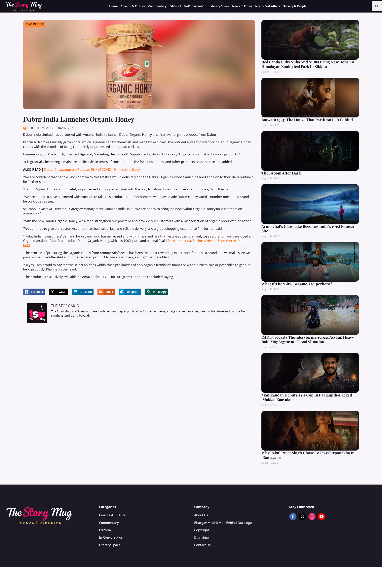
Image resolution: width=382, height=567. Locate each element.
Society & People (294, 6)
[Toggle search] (377, 6)
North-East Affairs (267, 6)
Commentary (157, 6)
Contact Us (202, 545)
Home (113, 6)
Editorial (175, 6)
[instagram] (312, 516)
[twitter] (302, 516)
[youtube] (321, 516)
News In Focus (242, 6)
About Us (201, 515)
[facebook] (292, 516)
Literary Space (219, 6)
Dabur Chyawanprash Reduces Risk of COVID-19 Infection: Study (92, 169)
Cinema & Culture (133, 6)
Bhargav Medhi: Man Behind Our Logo (223, 522)
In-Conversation (195, 6)
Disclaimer (202, 537)
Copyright (201, 530)
